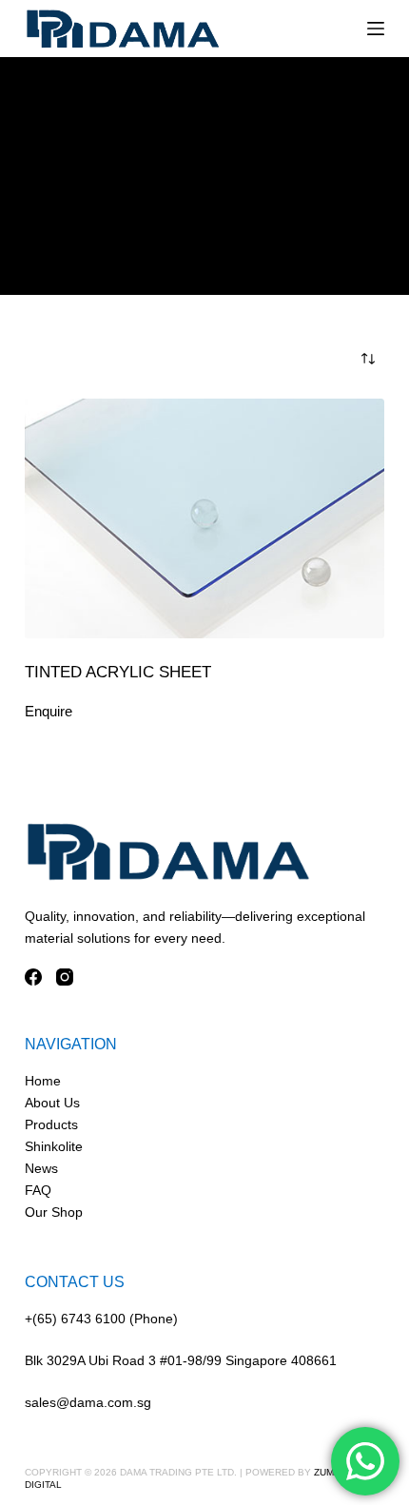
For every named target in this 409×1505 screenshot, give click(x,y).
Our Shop (54, 1212)
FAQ (38, 1190)
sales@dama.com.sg (88, 1402)
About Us (52, 1102)
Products (51, 1124)
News (41, 1168)
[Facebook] (33, 977)
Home (43, 1080)
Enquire (48, 711)
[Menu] (375, 28)
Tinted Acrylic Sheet (118, 672)
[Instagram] (64, 977)
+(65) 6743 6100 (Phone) (101, 1318)
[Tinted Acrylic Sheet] (204, 518)
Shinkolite (54, 1146)
